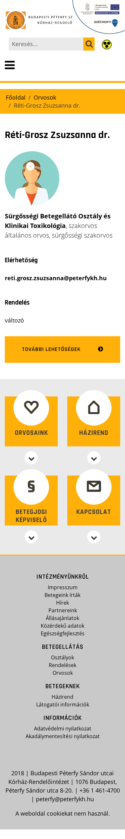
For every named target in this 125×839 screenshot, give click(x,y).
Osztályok (62, 657)
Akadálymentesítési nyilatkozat (63, 736)
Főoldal (16, 97)
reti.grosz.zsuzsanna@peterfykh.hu (56, 278)
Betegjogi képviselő (31, 516)
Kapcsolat (93, 512)
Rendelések (62, 665)
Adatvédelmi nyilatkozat (62, 728)
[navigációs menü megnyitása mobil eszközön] (10, 65)
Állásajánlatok (62, 618)
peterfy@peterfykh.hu (65, 799)
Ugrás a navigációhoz (29, 5)
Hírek (62, 602)
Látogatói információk (62, 704)
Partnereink (62, 610)
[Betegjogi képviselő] (31, 536)
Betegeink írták (62, 595)
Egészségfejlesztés (63, 633)
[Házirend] (93, 457)
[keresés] (89, 44)
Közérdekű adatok (62, 625)
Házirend (93, 432)
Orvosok (45, 97)
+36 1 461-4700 (99, 790)
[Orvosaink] (31, 457)
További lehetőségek (51, 349)
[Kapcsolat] (93, 536)
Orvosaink (31, 432)
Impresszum (63, 587)
